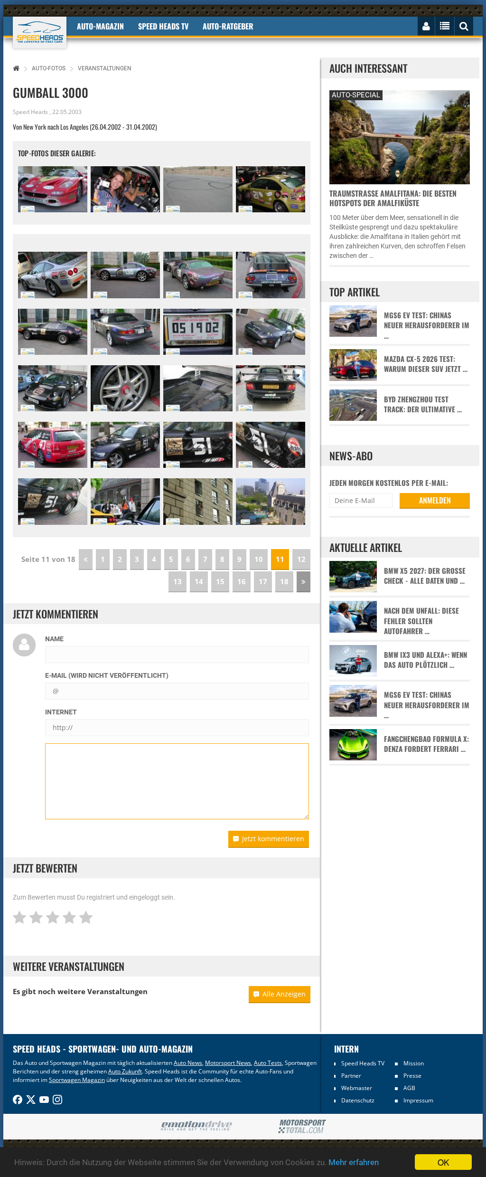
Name (54, 639)
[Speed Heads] (39, 32)
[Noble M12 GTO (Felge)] (125, 388)
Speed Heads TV (362, 1063)
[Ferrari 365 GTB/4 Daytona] (270, 275)
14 (199, 581)
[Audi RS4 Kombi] (52, 445)
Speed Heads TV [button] (163, 26)
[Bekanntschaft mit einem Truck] (198, 445)
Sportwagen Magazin (77, 1080)
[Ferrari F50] (52, 189)
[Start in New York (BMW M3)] (270, 189)
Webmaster (356, 1088)
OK (443, 1162)
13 (177, 581)
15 (220, 581)
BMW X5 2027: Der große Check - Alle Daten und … (425, 576)
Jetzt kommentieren (273, 838)
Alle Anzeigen (284, 993)
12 (301, 559)
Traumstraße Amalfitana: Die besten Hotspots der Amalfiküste (393, 198)
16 (241, 581)
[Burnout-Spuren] (198, 189)
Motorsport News (228, 1063)
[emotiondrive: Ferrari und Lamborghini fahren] (196, 1126)
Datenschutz (357, 1100)
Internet (61, 712)
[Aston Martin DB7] (125, 332)
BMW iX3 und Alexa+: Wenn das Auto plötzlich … (425, 660)
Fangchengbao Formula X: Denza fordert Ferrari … (426, 744)
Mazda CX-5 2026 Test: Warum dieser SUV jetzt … (425, 364)
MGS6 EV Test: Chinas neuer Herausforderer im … (426, 325)
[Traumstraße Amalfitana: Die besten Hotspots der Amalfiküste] (399, 136)
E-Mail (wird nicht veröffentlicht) (106, 675)
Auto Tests (268, 1063)
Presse (412, 1076)
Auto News (188, 1063)
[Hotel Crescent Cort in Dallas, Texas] (198, 501)
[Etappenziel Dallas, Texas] (125, 501)
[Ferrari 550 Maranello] (52, 275)
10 (258, 559)
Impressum (418, 1100)
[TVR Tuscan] (125, 275)
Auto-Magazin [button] (100, 26)
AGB (409, 1088)
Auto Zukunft (125, 1071)
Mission (413, 1063)
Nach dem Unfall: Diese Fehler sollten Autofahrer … (421, 621)
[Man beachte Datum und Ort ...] (198, 332)
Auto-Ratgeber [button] (228, 26)
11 (280, 559)
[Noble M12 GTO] (52, 388)
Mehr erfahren (353, 1162)
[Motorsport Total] (302, 1126)
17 (263, 581)
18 (284, 581)
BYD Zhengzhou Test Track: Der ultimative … (423, 404)
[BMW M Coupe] (125, 445)
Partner (351, 1076)
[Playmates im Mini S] (125, 189)
